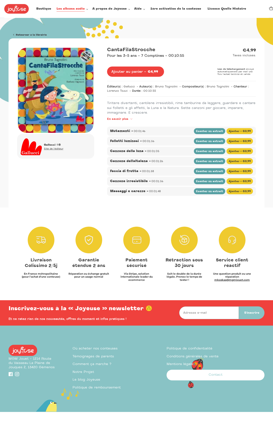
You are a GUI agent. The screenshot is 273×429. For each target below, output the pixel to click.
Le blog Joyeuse (86, 379)
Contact (215, 374)
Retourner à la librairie (31, 35)
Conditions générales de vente (193, 356)
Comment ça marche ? (92, 364)
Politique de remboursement (97, 387)
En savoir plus (118, 119)
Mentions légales (181, 364)
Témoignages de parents (93, 356)
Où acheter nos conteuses (95, 348)
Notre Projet (83, 372)
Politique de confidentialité (189, 348)
